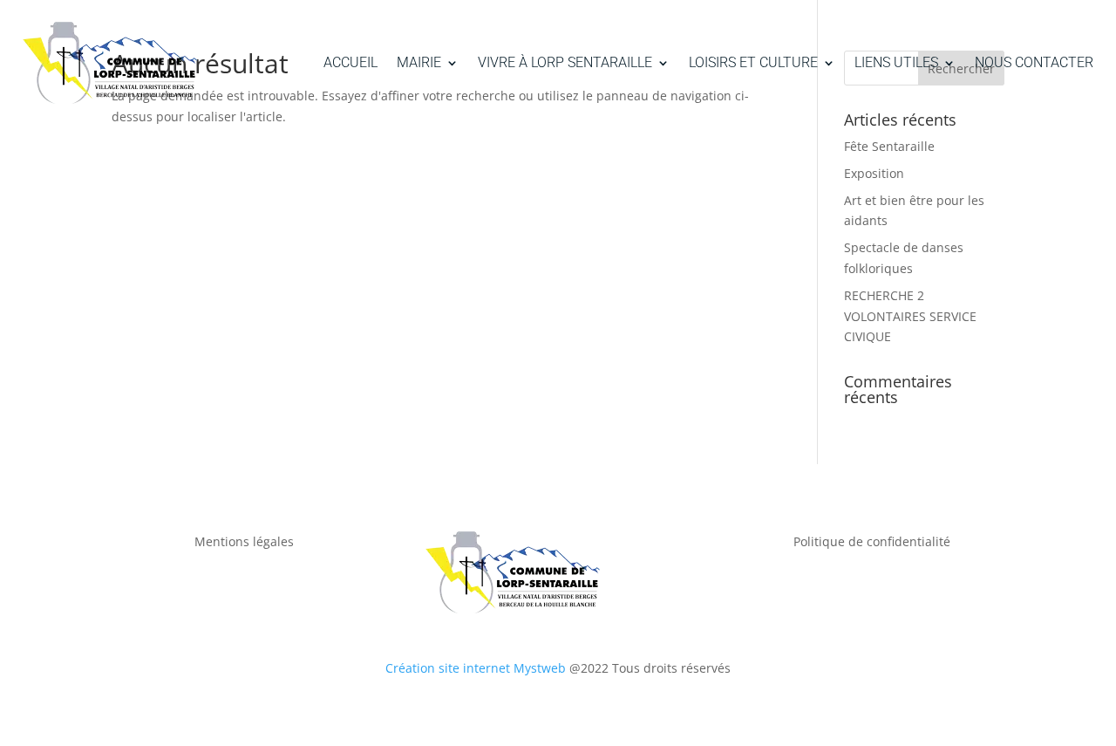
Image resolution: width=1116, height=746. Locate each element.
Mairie (419, 62)
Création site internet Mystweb (475, 668)
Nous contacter (1034, 62)
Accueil (350, 62)
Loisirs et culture (753, 62)
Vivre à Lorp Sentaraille (565, 62)
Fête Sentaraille (889, 146)
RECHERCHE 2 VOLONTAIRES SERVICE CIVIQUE (910, 316)
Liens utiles (896, 62)
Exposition (874, 173)
